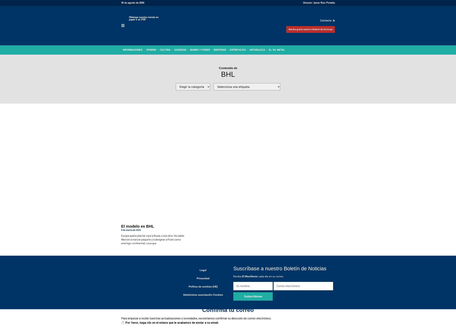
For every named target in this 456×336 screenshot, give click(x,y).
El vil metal (277, 50)
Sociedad (180, 50)
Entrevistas (238, 50)
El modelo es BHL (137, 226)
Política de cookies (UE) (203, 286)
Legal (203, 270)
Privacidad (203, 278)
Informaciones (132, 50)
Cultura (165, 50)
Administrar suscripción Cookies (203, 294)
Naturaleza (257, 50)
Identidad (220, 50)
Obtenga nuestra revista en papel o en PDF (144, 18)
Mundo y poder (200, 50)
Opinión (151, 50)
